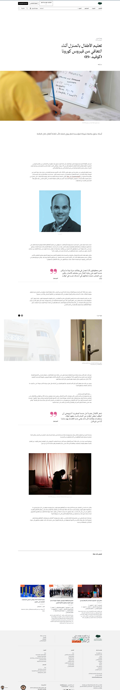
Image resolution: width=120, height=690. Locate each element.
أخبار (96, 605)
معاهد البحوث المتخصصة (41, 654)
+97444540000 (65, 686)
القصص (44, 637)
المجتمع (87, 8)
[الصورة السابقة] (22, 315)
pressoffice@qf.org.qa (97, 677)
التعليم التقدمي (98, 608)
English (23, 8)
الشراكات (100, 661)
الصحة (53, 607)
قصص (100, 656)
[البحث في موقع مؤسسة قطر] (19, 8)
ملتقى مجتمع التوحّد (42, 672)
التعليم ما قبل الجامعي (69, 654)
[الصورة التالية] (19, 315)
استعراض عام (99, 666)
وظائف (100, 663)
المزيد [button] (80, 8)
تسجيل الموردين (98, 669)
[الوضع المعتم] (27, 8)
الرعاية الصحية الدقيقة (59, 610)
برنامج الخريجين (71, 664)
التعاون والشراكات (60, 607)
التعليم (100, 8)
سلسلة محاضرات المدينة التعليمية (39, 670)
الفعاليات (44, 639)
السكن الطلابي (71, 661)
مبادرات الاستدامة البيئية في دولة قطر (38, 658)
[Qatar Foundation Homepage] (99, 3)
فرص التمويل (71, 659)
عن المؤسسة (99, 653)
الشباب (89, 606)
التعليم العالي (71, 656)
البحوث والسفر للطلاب (69, 663)
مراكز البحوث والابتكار (41, 656)
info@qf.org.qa (63, 684)
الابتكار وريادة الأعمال (97, 606)
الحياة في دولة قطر (42, 669)
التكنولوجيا (54, 609)
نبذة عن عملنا (43, 635)
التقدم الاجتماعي (89, 608)
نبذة (73, 653)
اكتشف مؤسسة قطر (46, 2)
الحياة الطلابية (71, 658)
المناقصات (100, 668)
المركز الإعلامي (33, 3)
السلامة (41, 8)
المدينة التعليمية (23, 3)
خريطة (100, 664)
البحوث (93, 8)
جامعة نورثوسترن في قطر (73, 176)
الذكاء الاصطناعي (42, 659)
